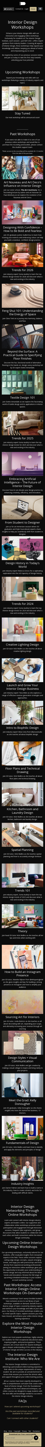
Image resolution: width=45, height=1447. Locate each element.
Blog (5, 1431)
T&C (29, 1431)
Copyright (17, 1431)
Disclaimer (36, 1431)
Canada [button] (9, 9)
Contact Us (19, 9)
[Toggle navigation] (40, 9)
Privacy (24, 1431)
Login (26, 9)
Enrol (33, 9)
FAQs (10, 1431)
